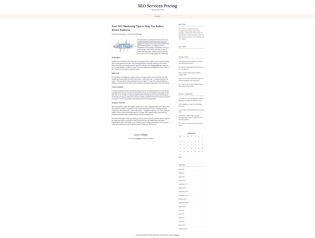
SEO (138, 46)
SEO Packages (137, 34)
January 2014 (182, 188)
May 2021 (181, 173)
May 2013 (181, 217)
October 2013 (183, 199)
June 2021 (181, 169)
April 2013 (182, 221)
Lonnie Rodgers (183, 104)
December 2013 (183, 191)
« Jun (180, 157)
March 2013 (182, 225)
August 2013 (182, 206)
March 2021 (182, 180)
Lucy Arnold (182, 110)
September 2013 (184, 202)
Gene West (182, 115)
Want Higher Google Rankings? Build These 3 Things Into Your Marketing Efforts (191, 117)
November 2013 (183, 195)
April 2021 (182, 177)
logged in (139, 138)
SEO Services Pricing (157, 5)
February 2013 (183, 229)
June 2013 (181, 214)
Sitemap (157, 16)
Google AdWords (156, 65)
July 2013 (181, 210)
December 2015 (183, 184)
